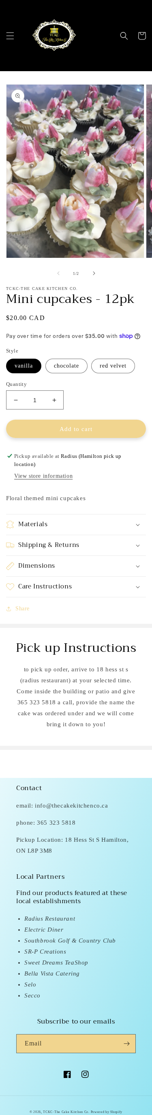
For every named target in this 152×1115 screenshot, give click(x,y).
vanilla (24, 366)
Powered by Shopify (107, 1112)
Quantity (16, 384)
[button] (10, 36)
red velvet (113, 366)
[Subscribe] (126, 1043)
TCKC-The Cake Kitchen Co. (66, 1112)
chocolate (66, 366)
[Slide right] (94, 273)
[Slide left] (58, 273)
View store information (43, 476)
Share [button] (22, 608)
